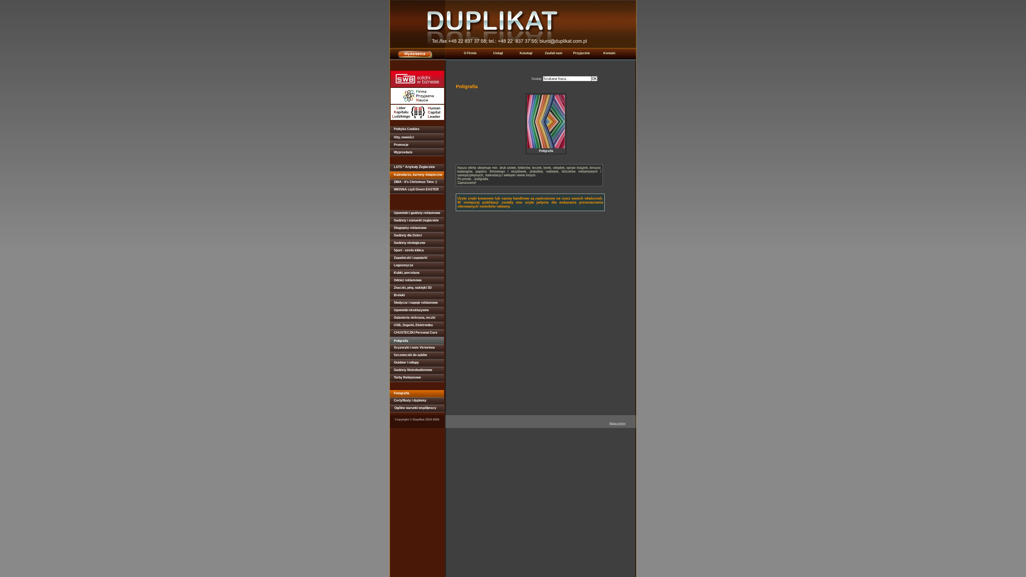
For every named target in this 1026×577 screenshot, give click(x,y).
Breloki (399, 295)
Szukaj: (537, 79)
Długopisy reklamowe (410, 228)
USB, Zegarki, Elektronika (413, 325)
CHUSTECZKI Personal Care (415, 332)
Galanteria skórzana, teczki (414, 317)
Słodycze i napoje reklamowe (416, 303)
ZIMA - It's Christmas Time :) (415, 182)
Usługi (498, 53)
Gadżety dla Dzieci (408, 235)
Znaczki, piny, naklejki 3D (413, 288)
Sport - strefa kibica (409, 250)
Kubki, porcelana (406, 273)
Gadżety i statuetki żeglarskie (416, 220)
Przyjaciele (581, 53)
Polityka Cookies (406, 129)
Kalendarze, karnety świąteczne (418, 175)
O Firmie (470, 53)
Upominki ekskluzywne (411, 310)
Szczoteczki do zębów (410, 355)
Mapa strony (617, 423)
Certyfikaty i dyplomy (410, 400)
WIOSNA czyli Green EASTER (416, 189)
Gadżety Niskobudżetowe (413, 370)
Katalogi (526, 53)
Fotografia (401, 393)
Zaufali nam (553, 53)
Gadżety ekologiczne (409, 243)
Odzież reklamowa (408, 280)
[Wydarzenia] (415, 56)
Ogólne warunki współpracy (415, 408)
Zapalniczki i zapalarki (410, 258)
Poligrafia (401, 341)
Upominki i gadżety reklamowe (417, 213)
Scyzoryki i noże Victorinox (414, 347)
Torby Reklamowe (407, 377)
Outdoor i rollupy (406, 362)
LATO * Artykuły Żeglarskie (414, 167)
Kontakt (609, 53)
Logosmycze (403, 265)
